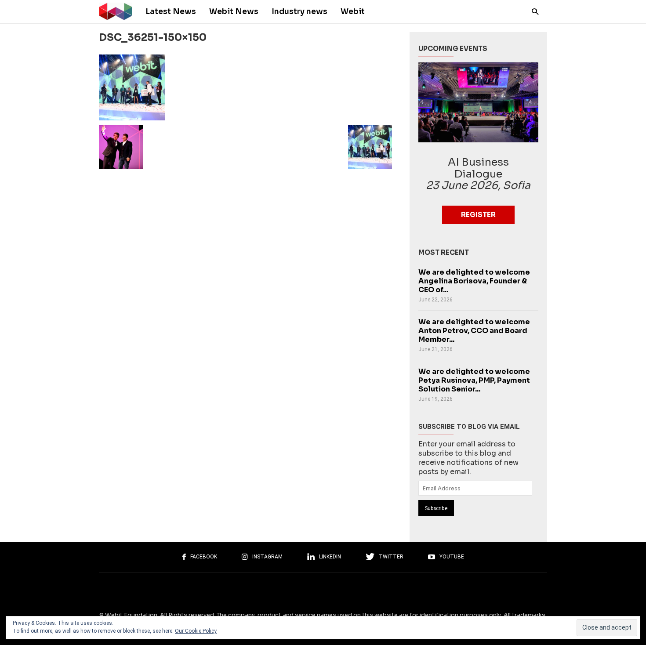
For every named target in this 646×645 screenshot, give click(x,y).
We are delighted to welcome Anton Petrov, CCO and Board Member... (474, 330)
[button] (533, 11)
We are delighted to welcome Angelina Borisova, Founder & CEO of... (474, 281)
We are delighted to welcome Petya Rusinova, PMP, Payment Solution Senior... (474, 380)
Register (478, 214)
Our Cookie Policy (196, 631)
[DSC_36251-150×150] (245, 87)
